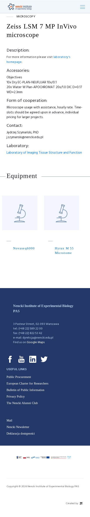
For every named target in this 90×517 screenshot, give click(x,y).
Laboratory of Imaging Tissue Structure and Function (44, 152)
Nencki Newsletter (18, 427)
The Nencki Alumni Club (22, 403)
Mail (9, 420)
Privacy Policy (16, 396)
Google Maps (36, 342)
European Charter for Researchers (27, 383)
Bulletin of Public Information (25, 390)
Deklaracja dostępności (21, 433)
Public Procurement (19, 377)
